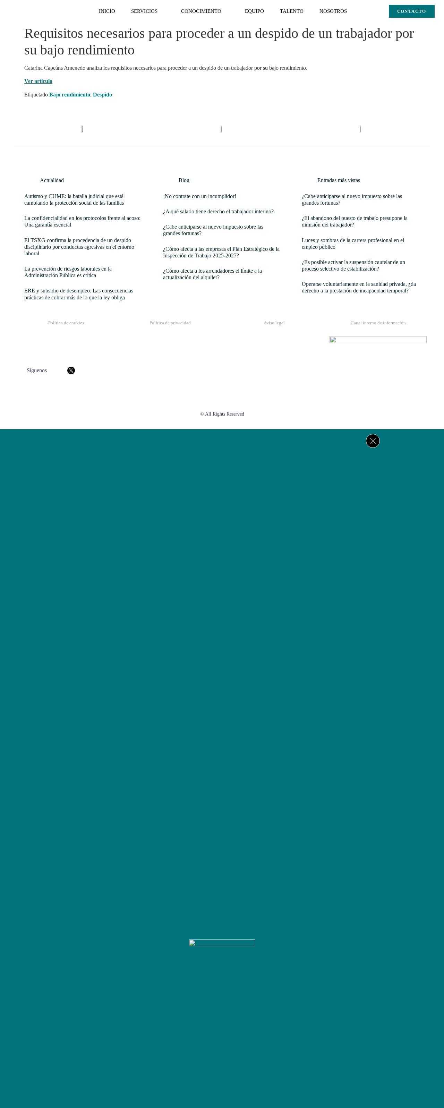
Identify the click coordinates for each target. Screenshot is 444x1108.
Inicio (107, 11)
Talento (292, 11)
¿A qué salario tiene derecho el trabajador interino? (218, 211)
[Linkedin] (242, 1003)
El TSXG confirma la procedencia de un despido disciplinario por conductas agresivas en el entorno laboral (79, 246)
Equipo (254, 11)
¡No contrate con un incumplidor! (199, 196)
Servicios (144, 11)
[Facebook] (201, 1003)
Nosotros (333, 11)
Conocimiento (201, 11)
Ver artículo (38, 81)
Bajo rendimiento (69, 94)
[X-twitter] (222, 1003)
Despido (102, 94)
